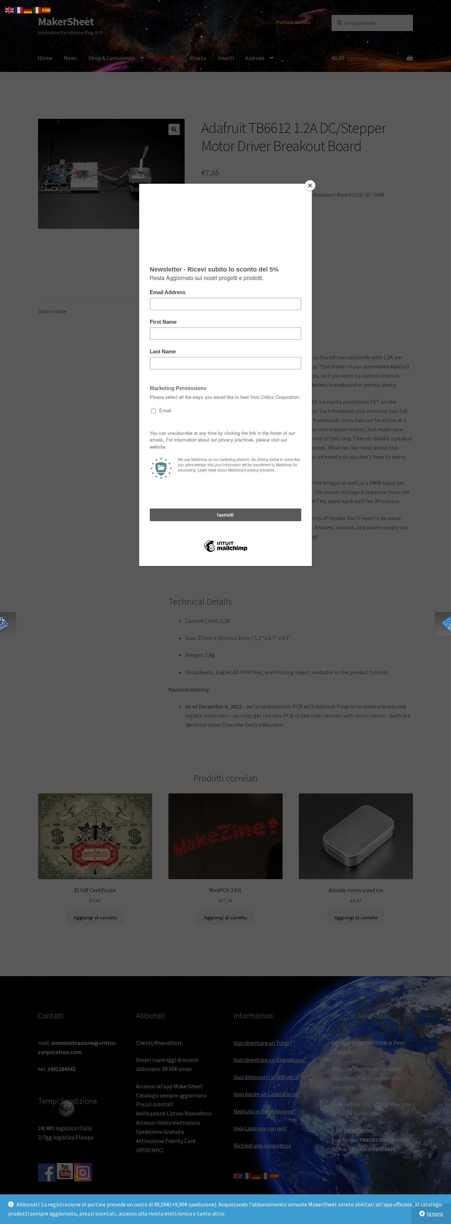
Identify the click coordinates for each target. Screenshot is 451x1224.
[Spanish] (46, 9)
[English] (9, 9)
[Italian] (37, 9)
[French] (19, 9)
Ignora (435, 1213)
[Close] (310, 185)
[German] (28, 9)
